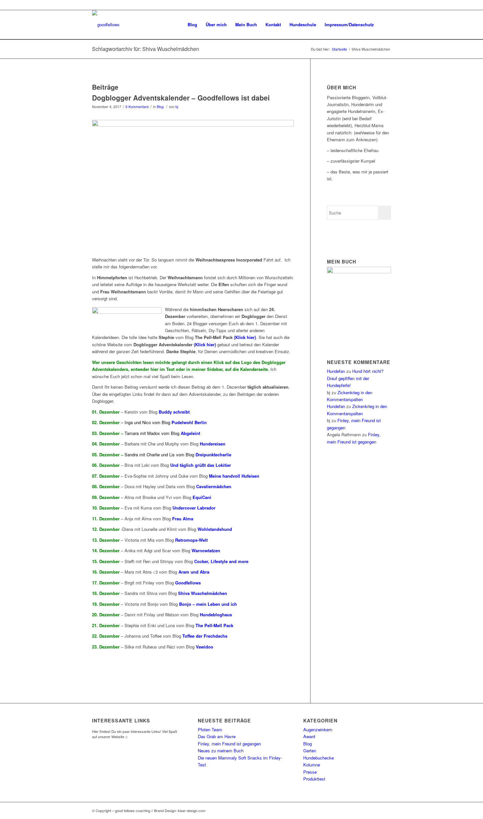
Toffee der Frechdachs (204, 636)
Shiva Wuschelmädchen (202, 593)
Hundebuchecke (318, 758)
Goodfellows (188, 583)
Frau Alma (182, 518)
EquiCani (202, 497)
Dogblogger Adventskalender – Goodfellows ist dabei (181, 97)
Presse (310, 772)
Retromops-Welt (191, 540)
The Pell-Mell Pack (213, 625)
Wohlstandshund (214, 529)
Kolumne (311, 765)
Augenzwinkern (317, 729)
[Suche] (384, 24)
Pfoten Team (210, 729)
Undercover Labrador (194, 508)
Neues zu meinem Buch (220, 750)
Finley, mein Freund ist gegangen (229, 743)
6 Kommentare (137, 106)
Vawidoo (204, 647)
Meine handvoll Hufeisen (234, 476)
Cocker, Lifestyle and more (221, 561)
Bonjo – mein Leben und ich (208, 604)
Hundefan (336, 371)
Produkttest (314, 779)
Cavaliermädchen (213, 486)
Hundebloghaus (216, 614)
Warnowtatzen (206, 550)
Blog (160, 106)
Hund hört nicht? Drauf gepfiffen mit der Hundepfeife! (355, 378)
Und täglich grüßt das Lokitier (200, 465)
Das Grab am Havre (217, 736)
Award (309, 736)
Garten (309, 750)
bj (176, 106)
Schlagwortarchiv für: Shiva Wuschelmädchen (145, 49)
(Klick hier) (245, 337)
